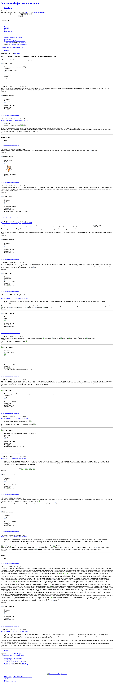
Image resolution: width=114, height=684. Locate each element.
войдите (27, 12)
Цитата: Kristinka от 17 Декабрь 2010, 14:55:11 (15, 120)
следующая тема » (18, 47)
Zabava (11, 390)
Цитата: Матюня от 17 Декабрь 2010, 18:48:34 (14, 298)
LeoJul (11, 63)
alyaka (11, 156)
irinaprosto (12, 475)
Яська (11, 347)
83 (15, 53)
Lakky (11, 430)
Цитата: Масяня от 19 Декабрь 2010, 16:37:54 (14, 631)
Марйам (23, 42)
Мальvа (11, 95)
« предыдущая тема (6, 47)
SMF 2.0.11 (7, 677)
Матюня (11, 239)
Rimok (11, 512)
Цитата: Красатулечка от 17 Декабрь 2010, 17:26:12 (16, 223)
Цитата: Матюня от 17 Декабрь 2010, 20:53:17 (14, 418)
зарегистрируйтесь (39, 12)
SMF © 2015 (17, 677)
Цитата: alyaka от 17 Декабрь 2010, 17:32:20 (14, 458)
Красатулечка (5, 137)
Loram (3, 555)
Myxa (10, 196)
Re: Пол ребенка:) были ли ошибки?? (10, 83)
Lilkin (10, 273)
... (13, 53)
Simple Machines (26, 677)
